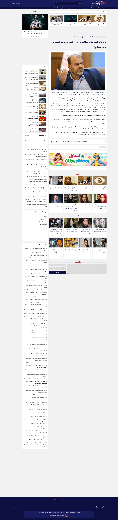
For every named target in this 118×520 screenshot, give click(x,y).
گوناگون (104, 12)
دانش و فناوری (64, 8)
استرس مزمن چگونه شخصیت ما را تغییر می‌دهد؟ (36, 342)
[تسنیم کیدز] (78, 160)
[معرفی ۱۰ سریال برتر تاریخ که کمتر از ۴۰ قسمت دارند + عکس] (42, 124)
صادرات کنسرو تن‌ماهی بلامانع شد (39, 397)
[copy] (102, 141)
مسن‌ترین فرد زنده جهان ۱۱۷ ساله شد (32, 90)
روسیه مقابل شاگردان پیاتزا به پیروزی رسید (37, 302)
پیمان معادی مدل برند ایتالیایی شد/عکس (57, 206)
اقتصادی (97, 8)
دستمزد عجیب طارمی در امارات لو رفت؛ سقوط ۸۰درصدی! (31, 131)
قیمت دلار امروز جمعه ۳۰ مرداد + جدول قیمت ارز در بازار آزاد (100, 251)
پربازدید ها (41, 135)
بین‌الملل (86, 8)
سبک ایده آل (44, 219)
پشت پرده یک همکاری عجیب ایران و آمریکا (36, 176)
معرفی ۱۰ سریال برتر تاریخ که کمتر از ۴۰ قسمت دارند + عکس (31, 125)
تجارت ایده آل (43, 224)
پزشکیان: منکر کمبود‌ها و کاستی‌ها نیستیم (37, 407)
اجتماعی (81, 8)
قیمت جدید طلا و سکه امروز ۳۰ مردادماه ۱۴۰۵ (71, 250)
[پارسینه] (98, 3)
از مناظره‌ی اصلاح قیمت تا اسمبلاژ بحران (38, 330)
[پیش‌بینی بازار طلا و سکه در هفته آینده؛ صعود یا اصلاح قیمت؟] (42, 83)
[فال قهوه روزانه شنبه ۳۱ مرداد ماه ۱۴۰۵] (85, 18)
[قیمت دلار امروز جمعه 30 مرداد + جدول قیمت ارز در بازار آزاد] (100, 243)
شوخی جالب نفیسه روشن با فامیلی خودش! (85, 206)
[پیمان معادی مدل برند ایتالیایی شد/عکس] (56, 198)
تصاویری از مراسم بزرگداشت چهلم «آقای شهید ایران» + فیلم (31, 72)
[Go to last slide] (24, 22)
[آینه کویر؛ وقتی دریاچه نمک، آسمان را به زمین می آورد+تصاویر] (35, 22)
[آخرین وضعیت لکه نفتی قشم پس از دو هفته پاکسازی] (42, 95)
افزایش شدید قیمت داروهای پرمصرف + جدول (56, 23)
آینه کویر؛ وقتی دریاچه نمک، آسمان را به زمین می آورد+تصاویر (34, 32)
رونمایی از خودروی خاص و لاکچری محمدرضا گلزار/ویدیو (35, 423)
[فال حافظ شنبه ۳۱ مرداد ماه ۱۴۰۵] (99, 18)
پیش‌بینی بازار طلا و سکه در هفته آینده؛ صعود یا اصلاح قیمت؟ (32, 84)
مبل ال (45, 230)
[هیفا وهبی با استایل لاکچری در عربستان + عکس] (85, 243)
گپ (105, 507)
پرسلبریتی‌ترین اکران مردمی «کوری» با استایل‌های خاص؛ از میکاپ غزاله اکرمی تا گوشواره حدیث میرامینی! (56, 232)
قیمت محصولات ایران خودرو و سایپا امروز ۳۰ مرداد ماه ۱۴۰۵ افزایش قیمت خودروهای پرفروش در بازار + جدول (56, 252)
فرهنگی (75, 8)
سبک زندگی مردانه (43, 222)
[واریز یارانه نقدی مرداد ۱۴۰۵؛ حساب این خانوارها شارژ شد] (42, 118)
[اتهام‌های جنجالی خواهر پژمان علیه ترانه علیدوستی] (100, 223)
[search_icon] (57, 3)
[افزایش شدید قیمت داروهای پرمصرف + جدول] (56, 18)
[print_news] (59, 142)
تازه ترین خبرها (43, 227)
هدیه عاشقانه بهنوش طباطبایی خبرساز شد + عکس (35, 299)
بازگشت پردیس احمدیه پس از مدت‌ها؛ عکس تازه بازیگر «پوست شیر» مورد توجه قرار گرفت (71, 207)
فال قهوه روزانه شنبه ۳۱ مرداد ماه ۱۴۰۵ (85, 23)
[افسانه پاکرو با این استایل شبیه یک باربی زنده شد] (71, 223)
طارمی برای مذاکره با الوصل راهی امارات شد (37, 323)
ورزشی (70, 8)
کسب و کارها (42, 8)
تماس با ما (18, 3)
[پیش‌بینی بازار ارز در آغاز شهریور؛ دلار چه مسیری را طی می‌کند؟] (42, 100)
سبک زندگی (56, 8)
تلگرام (99, 507)
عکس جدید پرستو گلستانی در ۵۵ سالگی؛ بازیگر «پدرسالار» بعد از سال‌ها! (71, 189)
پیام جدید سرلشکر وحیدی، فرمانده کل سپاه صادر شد (35, 274)
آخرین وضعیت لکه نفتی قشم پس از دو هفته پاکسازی (31, 96)
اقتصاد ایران (44, 216)
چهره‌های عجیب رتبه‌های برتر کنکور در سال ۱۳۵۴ (36, 363)
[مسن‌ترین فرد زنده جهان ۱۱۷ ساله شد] (42, 89)
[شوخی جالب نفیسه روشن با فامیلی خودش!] (85, 198)
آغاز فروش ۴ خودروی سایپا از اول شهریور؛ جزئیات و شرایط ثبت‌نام (31, 78)
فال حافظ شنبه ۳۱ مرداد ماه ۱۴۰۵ (99, 23)
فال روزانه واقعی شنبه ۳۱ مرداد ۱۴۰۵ (71, 23)
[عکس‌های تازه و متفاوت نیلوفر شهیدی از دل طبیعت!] (56, 180)
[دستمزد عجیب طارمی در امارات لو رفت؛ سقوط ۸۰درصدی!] (42, 130)
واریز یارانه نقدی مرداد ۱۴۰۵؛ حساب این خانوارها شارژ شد (31, 119)
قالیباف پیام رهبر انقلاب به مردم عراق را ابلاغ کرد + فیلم (35, 290)
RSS (14, 3)
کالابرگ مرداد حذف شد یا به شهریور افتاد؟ (37, 439)
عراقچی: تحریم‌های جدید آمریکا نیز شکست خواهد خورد (34, 316)
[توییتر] (51, 142)
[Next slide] (46, 22)
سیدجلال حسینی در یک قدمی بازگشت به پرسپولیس (35, 356)
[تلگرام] (54, 142)
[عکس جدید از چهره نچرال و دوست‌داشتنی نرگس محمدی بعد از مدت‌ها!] (100, 198)
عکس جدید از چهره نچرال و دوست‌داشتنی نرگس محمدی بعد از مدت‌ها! (100, 206)
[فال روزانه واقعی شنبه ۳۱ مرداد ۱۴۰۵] (71, 18)
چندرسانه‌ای (49, 8)
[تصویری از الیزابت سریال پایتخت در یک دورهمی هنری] (85, 223)
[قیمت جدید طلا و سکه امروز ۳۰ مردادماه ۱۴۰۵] (71, 243)
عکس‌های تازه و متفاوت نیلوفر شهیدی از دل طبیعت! (56, 188)
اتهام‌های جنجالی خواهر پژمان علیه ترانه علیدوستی (100, 230)
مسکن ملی (102, 147)
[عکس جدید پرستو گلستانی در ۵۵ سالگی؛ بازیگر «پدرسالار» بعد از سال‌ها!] (71, 180)
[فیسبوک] (57, 142)
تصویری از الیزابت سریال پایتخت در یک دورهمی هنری (86, 231)
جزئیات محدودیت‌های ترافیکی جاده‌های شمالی (36, 416)
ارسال (57, 272)
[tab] (38, 36)
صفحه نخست (103, 8)
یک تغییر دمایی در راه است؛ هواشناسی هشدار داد (35, 400)
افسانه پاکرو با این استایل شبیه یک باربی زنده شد (71, 230)
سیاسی (91, 8)
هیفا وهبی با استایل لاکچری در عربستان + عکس (85, 250)
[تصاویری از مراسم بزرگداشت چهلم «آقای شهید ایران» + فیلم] (42, 71)
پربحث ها (26, 135)
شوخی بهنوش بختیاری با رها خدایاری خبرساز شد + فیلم (35, 353)
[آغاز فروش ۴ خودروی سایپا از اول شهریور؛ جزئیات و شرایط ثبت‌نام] (42, 77)
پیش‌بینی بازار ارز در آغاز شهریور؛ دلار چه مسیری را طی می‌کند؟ (31, 101)
